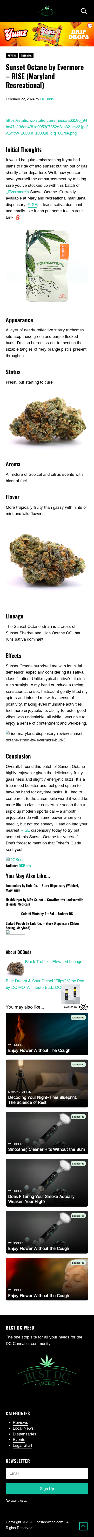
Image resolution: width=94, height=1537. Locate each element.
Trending (26, 55)
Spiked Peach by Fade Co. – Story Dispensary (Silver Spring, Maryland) (42, 925)
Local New (22, 1428)
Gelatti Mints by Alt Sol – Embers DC (47, 913)
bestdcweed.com (49, 1522)
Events (19, 1439)
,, (17, 192)
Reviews (12, 55)
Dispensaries (24, 1434)
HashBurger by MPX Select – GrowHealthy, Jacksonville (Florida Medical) (44, 901)
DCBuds (25, 865)
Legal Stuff (22, 1445)
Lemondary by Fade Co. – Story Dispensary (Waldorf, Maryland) (42, 887)
